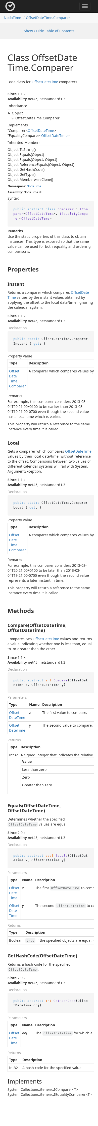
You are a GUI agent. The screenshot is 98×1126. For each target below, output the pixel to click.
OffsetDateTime (45, 81)
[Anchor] (3, 269)
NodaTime (12, 17)
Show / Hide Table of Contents (49, 30)
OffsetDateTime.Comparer (48, 17)
